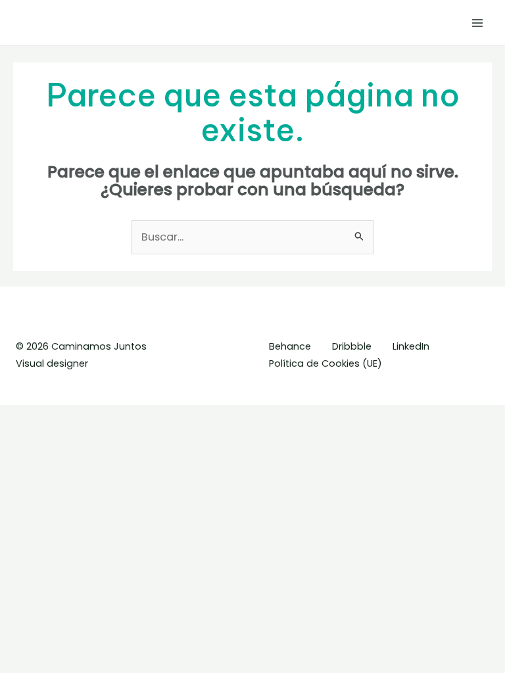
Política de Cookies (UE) (325, 363)
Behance (290, 346)
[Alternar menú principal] (477, 22)
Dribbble (352, 346)
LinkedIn (411, 346)
